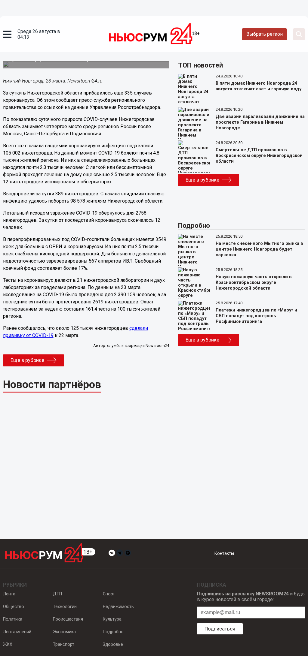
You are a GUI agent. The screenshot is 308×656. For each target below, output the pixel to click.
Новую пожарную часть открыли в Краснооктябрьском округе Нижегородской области (254, 282)
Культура (112, 619)
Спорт (109, 593)
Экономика (64, 631)
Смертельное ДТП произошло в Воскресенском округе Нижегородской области (259, 155)
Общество (13, 606)
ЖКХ (7, 644)
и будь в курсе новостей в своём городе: (251, 596)
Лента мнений (17, 631)
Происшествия (68, 619)
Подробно (113, 631)
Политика (12, 619)
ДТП (57, 593)
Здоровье (113, 644)
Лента (9, 593)
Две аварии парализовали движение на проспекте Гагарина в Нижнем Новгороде (260, 122)
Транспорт (63, 644)
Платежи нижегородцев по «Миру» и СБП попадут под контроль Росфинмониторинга (256, 316)
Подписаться (220, 629)
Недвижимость (118, 606)
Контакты (224, 553)
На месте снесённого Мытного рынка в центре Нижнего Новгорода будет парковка (259, 249)
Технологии (65, 606)
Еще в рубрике (27, 360)
